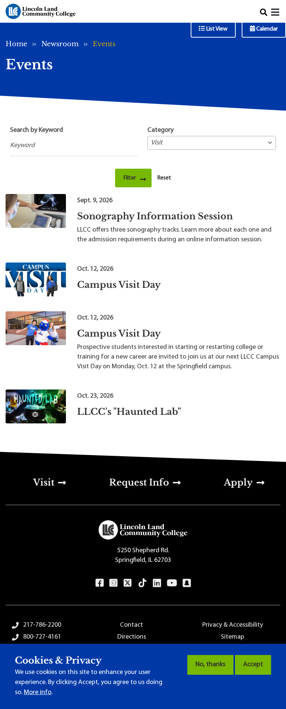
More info (37, 692)
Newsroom (60, 44)
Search (263, 12)
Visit (43, 482)
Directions (131, 637)
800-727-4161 (42, 637)
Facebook (100, 583)
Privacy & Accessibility (232, 625)
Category (160, 130)
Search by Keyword (36, 130)
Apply (238, 482)
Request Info (139, 482)
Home (16, 44)
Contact (131, 625)
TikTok (142, 582)
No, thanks (210, 664)
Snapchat (187, 583)
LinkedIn (157, 583)
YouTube (172, 583)
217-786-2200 (42, 625)
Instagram (113, 583)
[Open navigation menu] (275, 13)
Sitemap (232, 637)
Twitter (127, 582)
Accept (253, 664)
